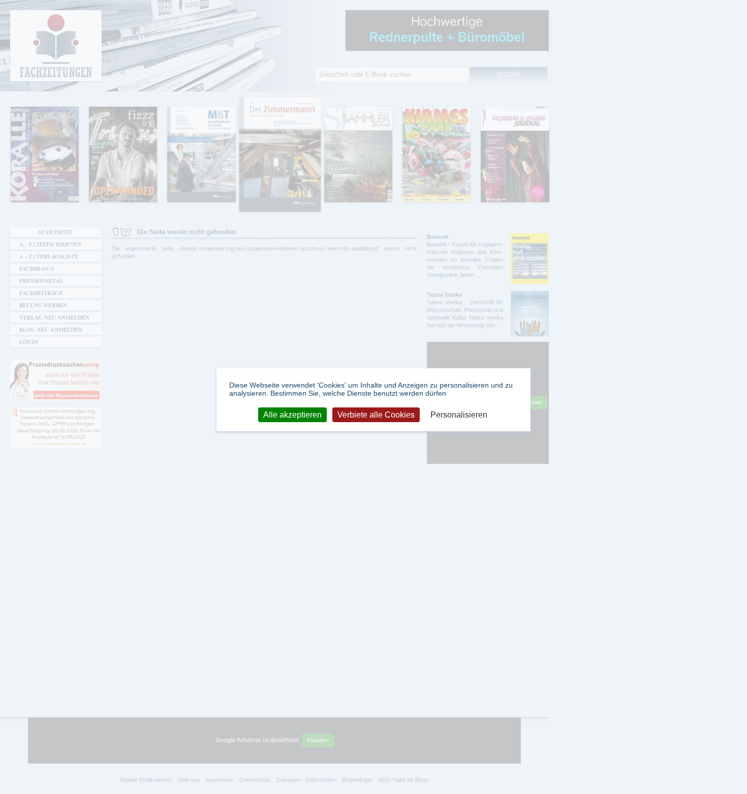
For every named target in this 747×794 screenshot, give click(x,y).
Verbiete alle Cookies (376, 414)
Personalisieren (458, 414)
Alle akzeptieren (292, 414)
